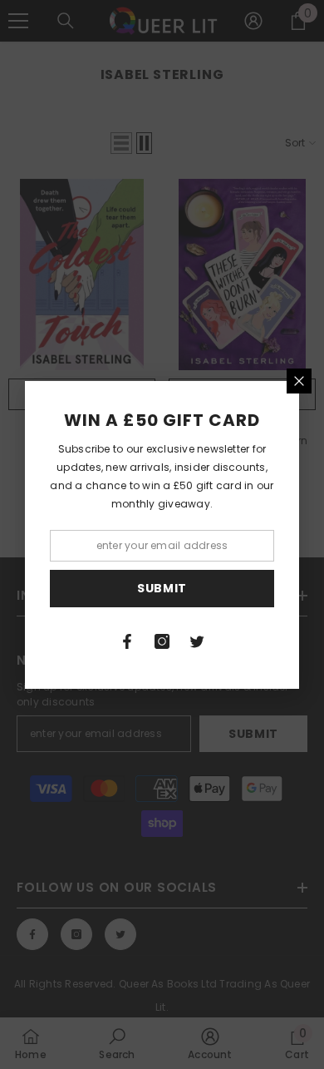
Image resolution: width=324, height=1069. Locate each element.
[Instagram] (162, 641)
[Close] (299, 381)
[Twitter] (196, 641)
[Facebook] (127, 641)
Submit (162, 588)
